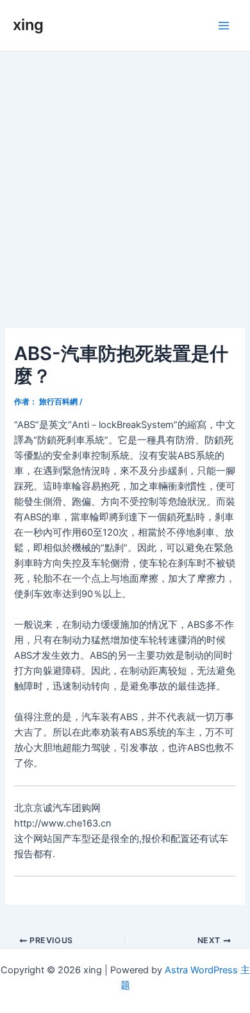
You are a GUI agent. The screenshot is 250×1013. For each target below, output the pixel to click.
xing (28, 24)
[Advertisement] (125, 183)
